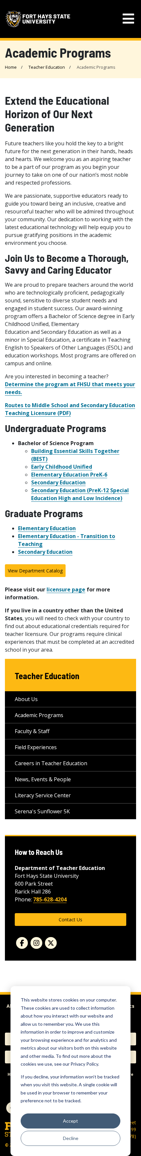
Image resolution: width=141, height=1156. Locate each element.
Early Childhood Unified (61, 466)
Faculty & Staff (32, 731)
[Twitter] (51, 943)
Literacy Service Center (43, 795)
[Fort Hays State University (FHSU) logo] (37, 19)
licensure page (66, 589)
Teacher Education (47, 67)
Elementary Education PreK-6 (69, 474)
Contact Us (70, 919)
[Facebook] (22, 943)
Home (11, 67)
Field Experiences (36, 747)
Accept (70, 1121)
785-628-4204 (50, 899)
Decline (70, 1138)
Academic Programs (39, 715)
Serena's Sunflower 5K (42, 811)
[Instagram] (36, 943)
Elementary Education (47, 528)
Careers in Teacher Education (51, 763)
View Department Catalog (35, 571)
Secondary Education (58, 482)
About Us (26, 699)
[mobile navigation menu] (128, 19)
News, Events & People (43, 779)
